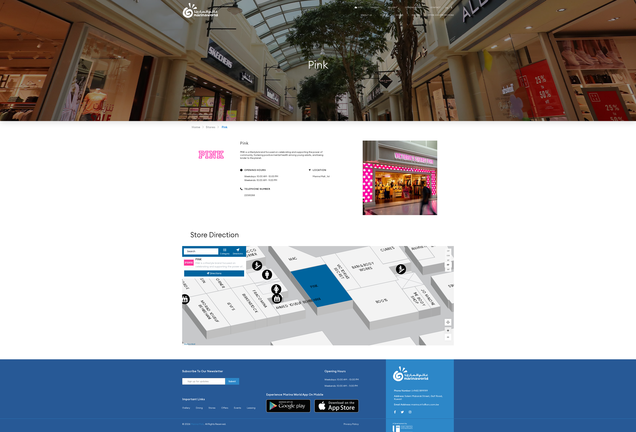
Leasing (375, 7)
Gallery (392, 7)
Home (196, 127)
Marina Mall (197, 424)
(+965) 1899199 (420, 390)
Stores (384, 15)
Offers (224, 407)
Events (415, 15)
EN (446, 7)
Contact (435, 7)
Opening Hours (413, 7)
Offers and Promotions (440, 15)
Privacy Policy (351, 424)
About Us (367, 15)
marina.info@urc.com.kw (425, 404)
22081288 (249, 195)
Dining (399, 15)
